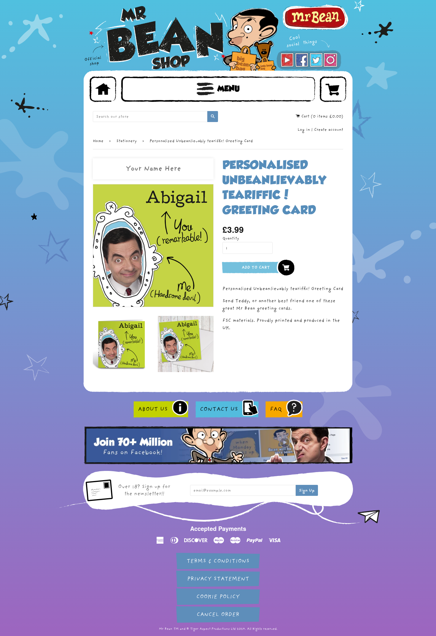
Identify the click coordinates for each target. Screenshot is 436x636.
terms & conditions (218, 561)
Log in (303, 130)
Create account (328, 130)
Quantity (230, 238)
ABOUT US (153, 409)
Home (98, 141)
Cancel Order (218, 614)
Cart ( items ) (321, 116)
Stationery (126, 141)
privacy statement (218, 578)
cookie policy (218, 596)
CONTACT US (219, 409)
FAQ (276, 409)
